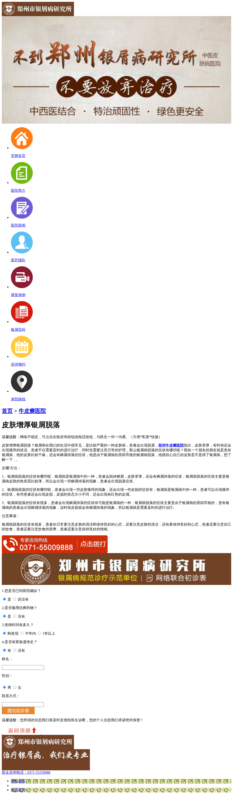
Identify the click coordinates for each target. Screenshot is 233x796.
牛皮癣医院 (32, 411)
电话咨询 (18, 790)
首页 (7, 411)
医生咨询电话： (26, 772)
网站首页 (18, 781)
